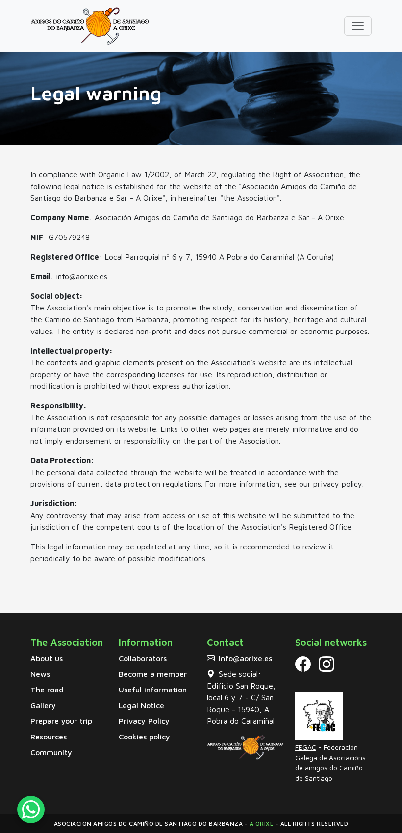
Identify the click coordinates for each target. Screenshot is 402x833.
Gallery (43, 705)
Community (51, 752)
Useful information (153, 689)
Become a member (153, 673)
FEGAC (305, 747)
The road (47, 689)
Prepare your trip (61, 720)
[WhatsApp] (31, 813)
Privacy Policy (144, 720)
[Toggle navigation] (358, 26)
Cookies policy (144, 736)
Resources (48, 736)
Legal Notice (141, 705)
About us (46, 658)
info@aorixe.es (245, 658)
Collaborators (143, 658)
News (40, 673)
